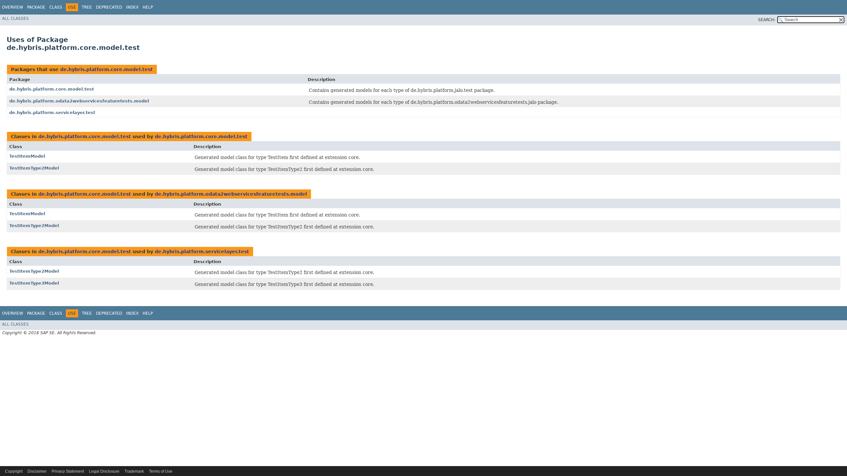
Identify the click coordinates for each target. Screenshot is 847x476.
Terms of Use (160, 471)
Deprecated (109, 7)
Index (132, 7)
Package (36, 7)
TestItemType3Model (34, 283)
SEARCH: (766, 20)
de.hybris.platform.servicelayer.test (52, 112)
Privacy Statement (68, 471)
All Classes (15, 18)
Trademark (134, 471)
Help (148, 7)
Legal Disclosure (104, 471)
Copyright (13, 471)
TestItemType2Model (34, 168)
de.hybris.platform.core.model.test (106, 69)
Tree (87, 7)
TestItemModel (27, 156)
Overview (12, 7)
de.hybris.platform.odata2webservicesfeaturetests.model (79, 101)
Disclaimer (37, 471)
